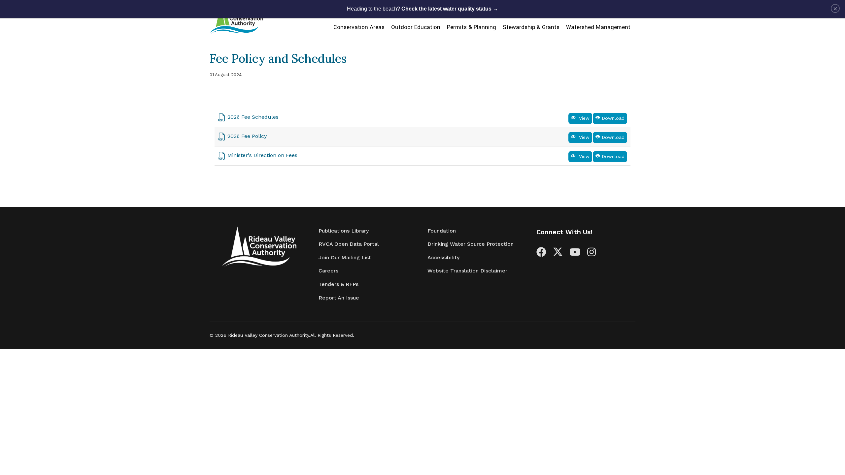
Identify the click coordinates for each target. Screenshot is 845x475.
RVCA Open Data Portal (349, 244)
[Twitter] (558, 254)
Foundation (441, 231)
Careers (328, 271)
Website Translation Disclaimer (467, 271)
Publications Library (344, 231)
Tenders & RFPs (338, 284)
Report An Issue (339, 298)
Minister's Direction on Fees (262, 155)
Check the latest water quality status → (449, 9)
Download (612, 118)
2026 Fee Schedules (253, 117)
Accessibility (443, 257)
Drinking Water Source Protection (470, 244)
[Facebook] (541, 254)
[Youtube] (575, 254)
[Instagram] (591, 254)
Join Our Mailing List (345, 257)
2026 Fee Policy (247, 136)
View (583, 118)
